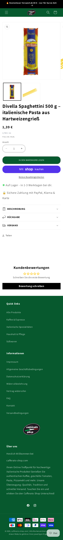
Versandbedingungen (17, 413)
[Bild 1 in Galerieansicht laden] (12, 92)
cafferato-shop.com (19, 531)
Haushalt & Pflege (15, 334)
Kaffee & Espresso (15, 319)
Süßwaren (11, 341)
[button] (6, 12)
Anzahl (5, 142)
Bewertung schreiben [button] (31, 286)
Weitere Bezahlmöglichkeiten (31, 177)
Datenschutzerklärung (18, 376)
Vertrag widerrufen (16, 391)
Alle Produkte (13, 312)
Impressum (12, 361)
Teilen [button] (9, 235)
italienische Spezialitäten (19, 326)
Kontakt (10, 405)
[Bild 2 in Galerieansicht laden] (31, 92)
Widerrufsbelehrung (16, 383)
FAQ (8, 398)
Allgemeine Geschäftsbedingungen (24, 369)
